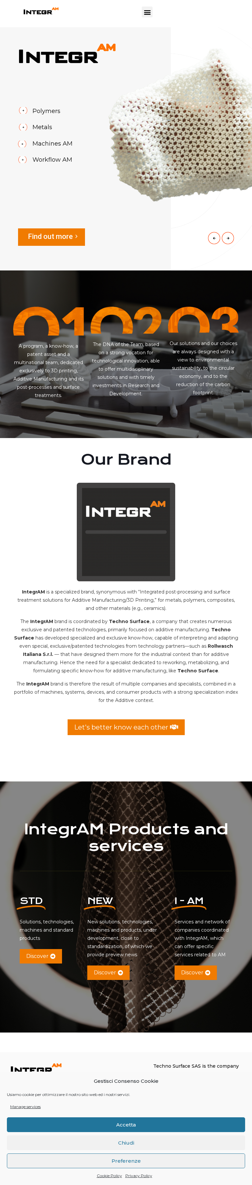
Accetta (126, 1125)
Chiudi (126, 1143)
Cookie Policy (109, 1175)
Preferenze (126, 1161)
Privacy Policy (138, 1175)
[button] (147, 12)
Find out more (50, 236)
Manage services (25, 1106)
